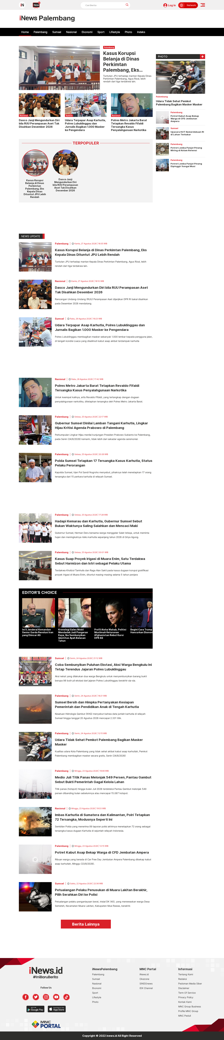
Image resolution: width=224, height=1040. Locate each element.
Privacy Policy (185, 997)
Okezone (144, 979)
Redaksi (182, 979)
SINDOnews (146, 983)
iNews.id (144, 974)
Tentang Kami (185, 974)
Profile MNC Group (188, 1011)
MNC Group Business (189, 1006)
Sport (100, 32)
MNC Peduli (184, 1015)
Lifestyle (114, 32)
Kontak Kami (185, 1001)
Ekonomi (87, 32)
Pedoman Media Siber (190, 983)
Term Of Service (187, 992)
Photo (128, 32)
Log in (172, 5)
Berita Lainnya (86, 924)
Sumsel (56, 32)
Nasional (71, 32)
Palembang (40, 32)
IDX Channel (146, 988)
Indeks (141, 32)
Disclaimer (183, 988)
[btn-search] (127, 5)
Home (25, 32)
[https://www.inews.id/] (47, 18)
